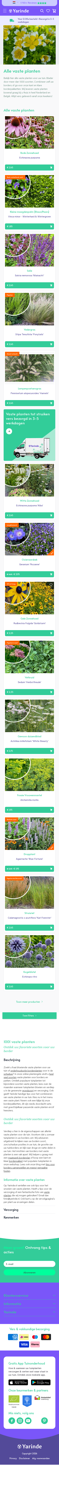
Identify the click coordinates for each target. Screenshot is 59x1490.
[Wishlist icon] (50, 119)
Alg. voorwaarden (41, 1458)
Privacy (13, 1458)
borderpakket (16, 1161)
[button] (5, 11)
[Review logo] (27, 1402)
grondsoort (28, 1091)
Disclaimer (24, 1458)
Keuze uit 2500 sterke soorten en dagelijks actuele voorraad (34, 20)
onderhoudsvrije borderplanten (26, 1071)
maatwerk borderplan (19, 1158)
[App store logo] (18, 1382)
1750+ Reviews (28, 3)
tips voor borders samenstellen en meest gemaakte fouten (29, 1167)
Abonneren (29, 1272)
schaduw (8, 1074)
